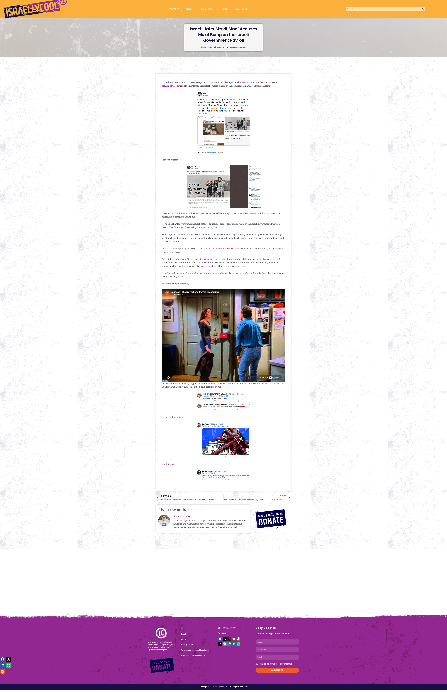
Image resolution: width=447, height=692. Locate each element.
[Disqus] (223, 583)
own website (203, 262)
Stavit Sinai (241, 47)
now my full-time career (222, 248)
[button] (2, 659)
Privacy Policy (187, 645)
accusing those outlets (173, 85)
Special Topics (206, 9)
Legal (183, 634)
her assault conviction (249, 82)
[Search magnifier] (423, 9)
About (188, 9)
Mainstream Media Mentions (193, 655)
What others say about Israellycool (195, 650)
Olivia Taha (273, 383)
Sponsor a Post (241, 9)
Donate (225, 9)
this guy (170, 464)
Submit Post (174, 9)
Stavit (234, 47)
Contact (184, 639)
